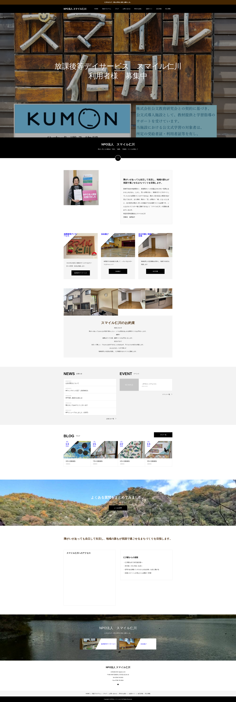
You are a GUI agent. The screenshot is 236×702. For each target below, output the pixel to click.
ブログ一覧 (163, 434)
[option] (118, 71)
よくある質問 (118, 508)
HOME (96, 9)
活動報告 (68, 464)
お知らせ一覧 (110, 418)
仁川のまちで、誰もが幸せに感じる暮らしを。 (118, 2)
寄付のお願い (138, 9)
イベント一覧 (166, 394)
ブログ (117, 9)
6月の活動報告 (125, 461)
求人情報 (167, 9)
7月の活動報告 (98, 461)
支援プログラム (106, 9)
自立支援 (155, 271)
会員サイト (149, 9)
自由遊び (118, 271)
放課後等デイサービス (80, 273)
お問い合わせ (126, 9)
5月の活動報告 (152, 461)
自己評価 (158, 9)
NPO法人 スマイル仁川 (75, 8)
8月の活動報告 (71, 461)
